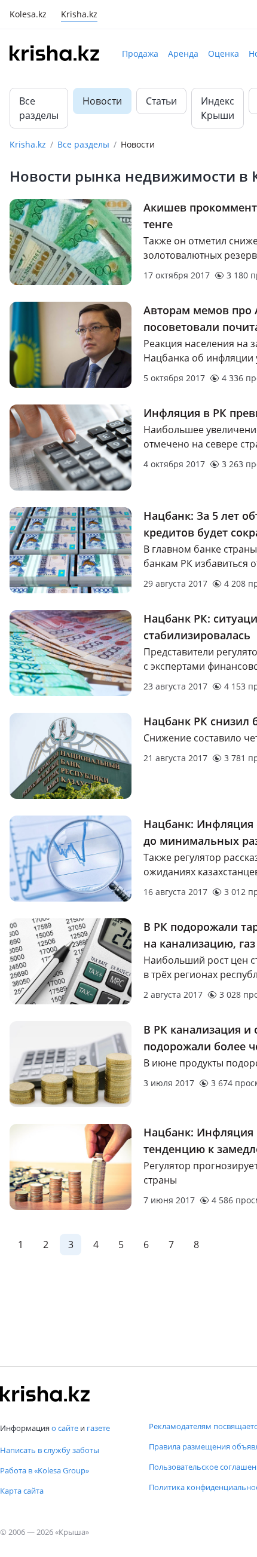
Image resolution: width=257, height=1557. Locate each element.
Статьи (161, 101)
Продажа (140, 53)
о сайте (64, 1428)
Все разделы (39, 108)
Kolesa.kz (28, 15)
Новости (102, 101)
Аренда (183, 53)
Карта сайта (22, 1490)
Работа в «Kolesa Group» (44, 1470)
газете (98, 1428)
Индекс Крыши (217, 108)
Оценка (223, 53)
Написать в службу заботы (49, 1450)
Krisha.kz (28, 144)
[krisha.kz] (45, 1394)
